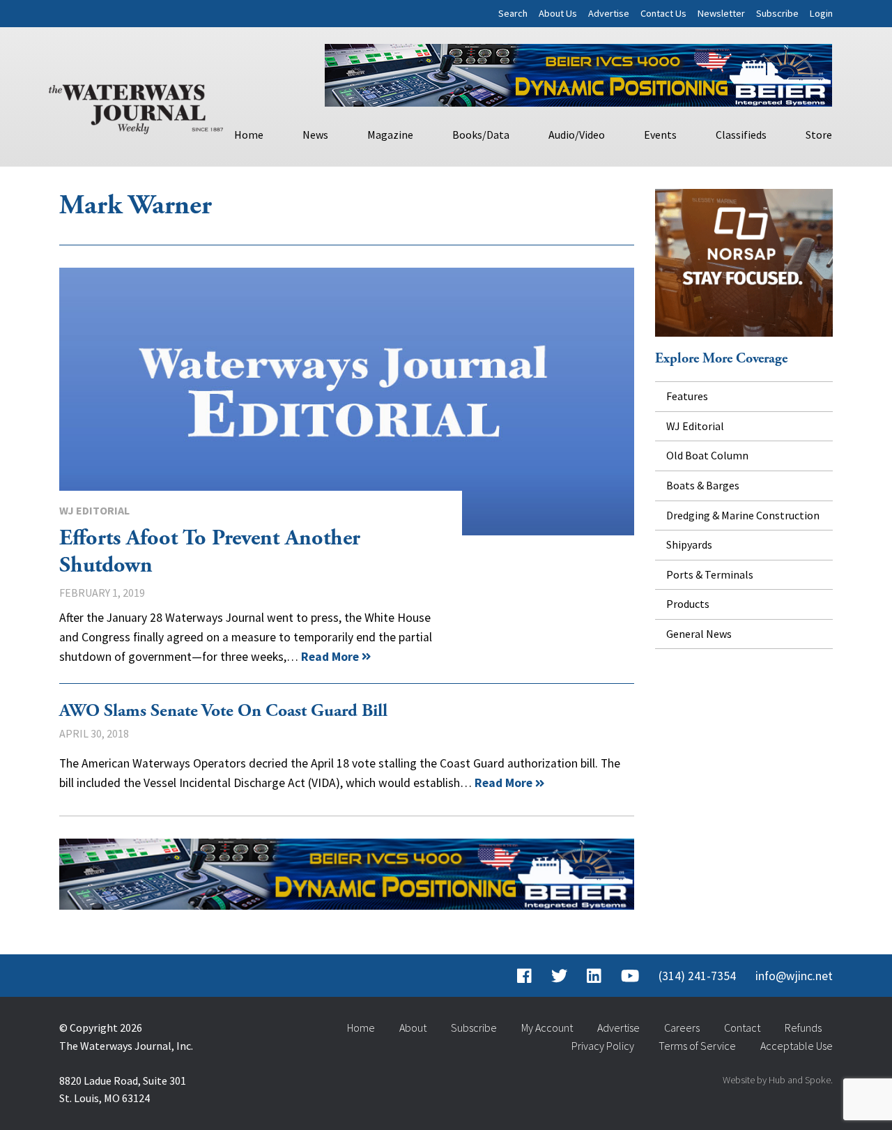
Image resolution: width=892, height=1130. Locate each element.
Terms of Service (697, 1046)
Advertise (608, 13)
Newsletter (721, 13)
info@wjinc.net (794, 976)
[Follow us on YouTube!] (630, 976)
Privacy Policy (602, 1046)
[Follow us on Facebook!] (524, 976)
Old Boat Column (707, 455)
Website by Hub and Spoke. (778, 1080)
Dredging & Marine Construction (743, 515)
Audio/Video (576, 135)
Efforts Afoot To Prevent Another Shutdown (346, 401)
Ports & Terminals (709, 574)
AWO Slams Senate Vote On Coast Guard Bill (223, 711)
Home (248, 135)
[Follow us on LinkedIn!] (594, 976)
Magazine (390, 135)
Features (687, 396)
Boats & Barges (702, 485)
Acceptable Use (796, 1046)
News (315, 135)
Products (687, 604)
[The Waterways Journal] (136, 106)
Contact (742, 1027)
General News (699, 634)
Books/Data (480, 135)
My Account (547, 1027)
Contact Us (663, 13)
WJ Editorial (94, 510)
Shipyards (689, 544)
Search (513, 13)
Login (821, 13)
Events (660, 135)
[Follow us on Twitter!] (559, 976)
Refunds (803, 1027)
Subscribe (777, 13)
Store (819, 135)
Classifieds (741, 135)
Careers (682, 1027)
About (412, 1027)
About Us (558, 13)
